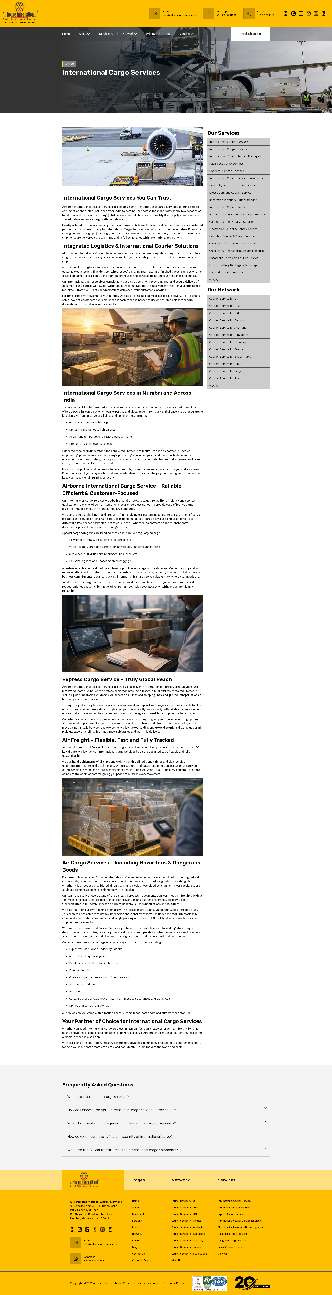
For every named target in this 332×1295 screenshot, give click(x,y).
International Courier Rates (227, 207)
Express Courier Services (231, 1214)
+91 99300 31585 (227, 15)
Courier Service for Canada (226, 320)
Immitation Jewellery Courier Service (233, 200)
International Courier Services (229, 142)
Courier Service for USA (224, 306)
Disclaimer (154, 1283)
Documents (138, 1214)
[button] (166, 1096)
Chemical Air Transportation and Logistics (236, 251)
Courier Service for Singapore (228, 335)
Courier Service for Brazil (225, 378)
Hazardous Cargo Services (226, 164)
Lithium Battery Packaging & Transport (235, 265)
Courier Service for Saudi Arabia (230, 356)
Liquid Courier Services (231, 1247)
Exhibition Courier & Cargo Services (232, 236)
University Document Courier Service (233, 185)
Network (128, 34)
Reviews (137, 1227)
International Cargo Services (228, 149)
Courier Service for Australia (227, 327)
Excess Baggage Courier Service (230, 193)
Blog (167, 34)
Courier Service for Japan (225, 364)
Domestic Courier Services (226, 272)
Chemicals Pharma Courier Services (232, 243)
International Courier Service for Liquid (240, 1220)
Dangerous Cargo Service (232, 1240)
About (135, 1207)
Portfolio (137, 1220)
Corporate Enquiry (142, 1260)
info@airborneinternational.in (100, 1244)
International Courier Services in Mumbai (236, 178)
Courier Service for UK (223, 298)
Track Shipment (250, 34)
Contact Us (187, 34)
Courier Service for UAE (224, 313)
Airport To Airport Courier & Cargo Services (237, 214)
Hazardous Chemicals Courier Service (233, 258)
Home (66, 34)
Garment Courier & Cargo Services (231, 222)
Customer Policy (173, 1283)
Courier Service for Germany (227, 342)
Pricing (150, 34)
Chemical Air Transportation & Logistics (240, 1227)
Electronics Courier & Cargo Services (233, 229)
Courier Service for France (226, 349)
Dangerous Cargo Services (226, 171)
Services (105, 34)
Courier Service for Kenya (225, 371)
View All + (215, 280)
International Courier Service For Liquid (235, 156)
